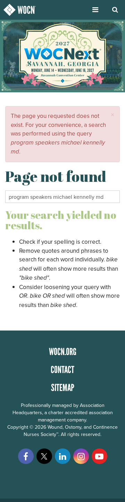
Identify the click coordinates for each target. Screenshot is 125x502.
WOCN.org (62, 351)
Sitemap (62, 387)
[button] (113, 114)
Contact (62, 369)
